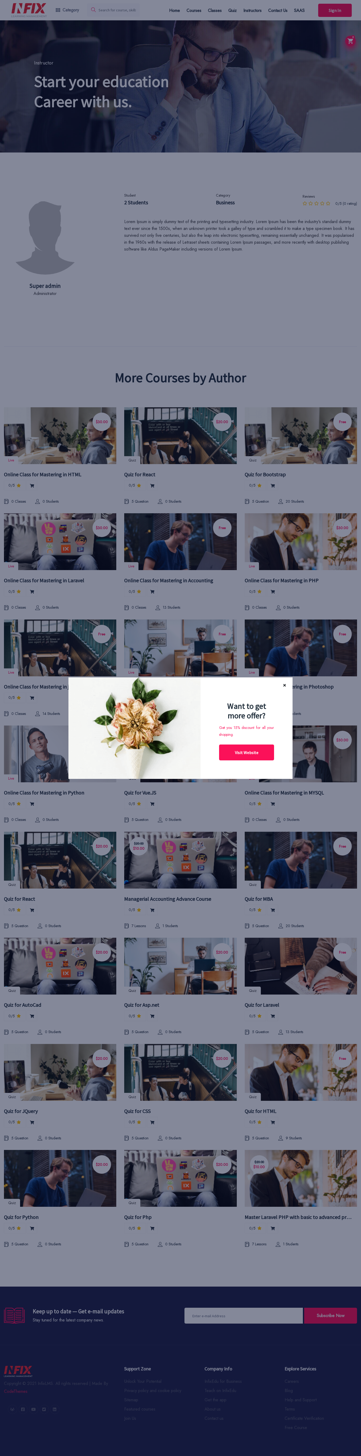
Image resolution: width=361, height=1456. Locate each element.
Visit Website (246, 752)
